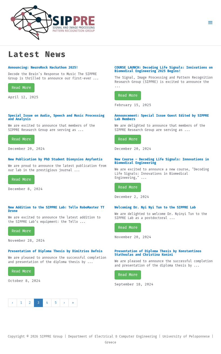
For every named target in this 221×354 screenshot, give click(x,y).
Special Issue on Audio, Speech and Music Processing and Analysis (56, 117)
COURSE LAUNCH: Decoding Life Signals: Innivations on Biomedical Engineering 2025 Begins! (164, 69)
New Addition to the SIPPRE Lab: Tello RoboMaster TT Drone (56, 209)
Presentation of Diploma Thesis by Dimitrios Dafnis (55, 251)
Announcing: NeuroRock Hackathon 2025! (43, 67)
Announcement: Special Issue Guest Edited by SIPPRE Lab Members (162, 117)
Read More (21, 87)
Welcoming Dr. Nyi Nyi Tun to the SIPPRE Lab (155, 207)
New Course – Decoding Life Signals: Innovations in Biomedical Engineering (162, 161)
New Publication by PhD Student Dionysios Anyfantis (55, 159)
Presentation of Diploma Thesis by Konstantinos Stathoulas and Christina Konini (158, 253)
